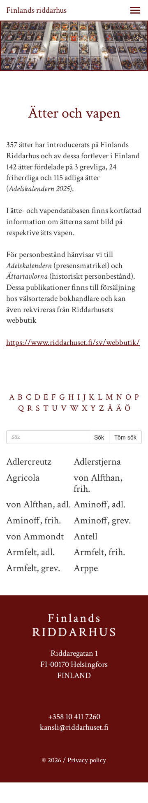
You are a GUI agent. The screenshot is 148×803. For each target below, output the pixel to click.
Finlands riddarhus (36, 10)
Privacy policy (86, 760)
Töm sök (125, 437)
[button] (135, 10)
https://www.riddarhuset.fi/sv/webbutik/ (73, 342)
